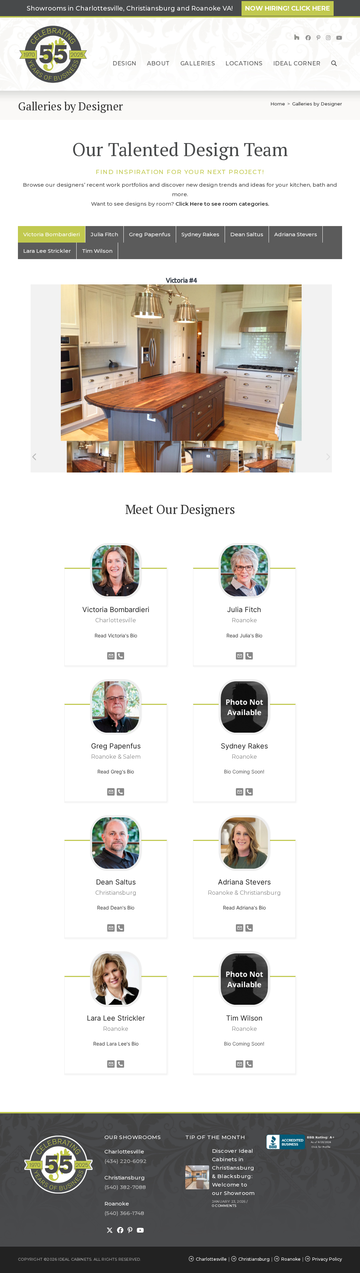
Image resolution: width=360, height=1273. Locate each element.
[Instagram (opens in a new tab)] (328, 37)
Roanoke (116, 1203)
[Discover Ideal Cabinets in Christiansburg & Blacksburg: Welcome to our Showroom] (197, 1177)
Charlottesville (124, 1151)
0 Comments (224, 1205)
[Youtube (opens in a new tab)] (339, 37)
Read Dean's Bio (115, 908)
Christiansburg (124, 1177)
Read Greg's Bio (115, 771)
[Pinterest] (130, 1230)
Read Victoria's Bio (116, 635)
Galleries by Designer (317, 104)
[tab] (51, 234)
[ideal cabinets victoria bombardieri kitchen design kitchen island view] (209, 456)
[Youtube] (140, 1230)
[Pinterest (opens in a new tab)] (318, 37)
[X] (110, 1230)
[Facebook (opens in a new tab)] (308, 37)
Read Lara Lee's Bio (116, 1044)
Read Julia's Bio (244, 635)
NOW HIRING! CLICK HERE (287, 8)
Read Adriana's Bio (244, 908)
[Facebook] (120, 1230)
